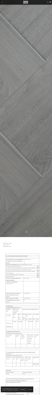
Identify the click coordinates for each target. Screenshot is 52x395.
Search (48, 2)
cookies (7, 388)
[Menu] (50, 2)
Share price (2, 2)
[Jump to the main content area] (26, 232)
